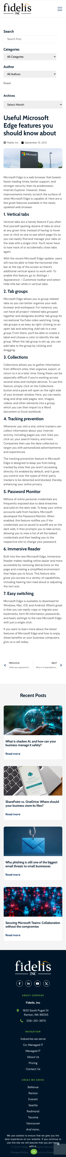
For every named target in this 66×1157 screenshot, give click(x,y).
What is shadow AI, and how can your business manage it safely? (30, 743)
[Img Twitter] (46, 983)
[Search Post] (30, 39)
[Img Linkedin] (28, 983)
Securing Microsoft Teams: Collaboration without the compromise (32, 925)
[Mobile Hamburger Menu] (59, 9)
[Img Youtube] (37, 983)
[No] (58, 1145)
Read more (12, 754)
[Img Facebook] (19, 983)
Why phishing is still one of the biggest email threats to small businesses (31, 864)
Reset (7, 83)
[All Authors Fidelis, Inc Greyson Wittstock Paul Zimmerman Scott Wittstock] (30, 74)
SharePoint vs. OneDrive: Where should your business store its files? (32, 804)
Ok (34, 1151)
